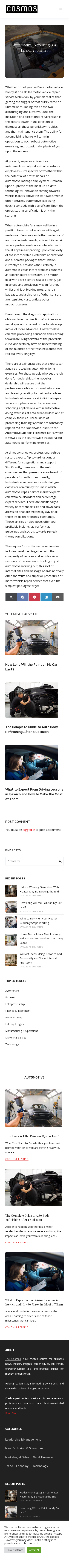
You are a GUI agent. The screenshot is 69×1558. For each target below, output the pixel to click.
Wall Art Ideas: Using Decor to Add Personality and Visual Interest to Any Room (41, 958)
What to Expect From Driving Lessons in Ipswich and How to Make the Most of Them (34, 794)
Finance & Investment (17, 1010)
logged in (29, 830)
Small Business (43, 1457)
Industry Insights (14, 1024)
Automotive (12, 990)
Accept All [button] (34, 1549)
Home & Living (13, 1017)
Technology (12, 1044)
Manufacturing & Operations (21, 1030)
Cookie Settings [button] (15, 1549)
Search (60, 861)
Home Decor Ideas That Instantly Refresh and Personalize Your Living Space (42, 938)
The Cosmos (13, 1358)
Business (10, 997)
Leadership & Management (23, 1439)
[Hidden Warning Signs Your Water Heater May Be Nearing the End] (11, 891)
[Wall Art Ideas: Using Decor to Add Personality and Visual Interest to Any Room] (11, 960)
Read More (11, 1413)
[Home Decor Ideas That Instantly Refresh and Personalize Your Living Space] (11, 940)
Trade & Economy (16, 1466)
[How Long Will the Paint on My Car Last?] (11, 907)
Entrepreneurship (15, 1004)
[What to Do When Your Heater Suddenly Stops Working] (11, 922)
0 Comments (36, 895)
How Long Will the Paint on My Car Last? (32, 1136)
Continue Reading (16, 1159)
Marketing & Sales (15, 1037)
